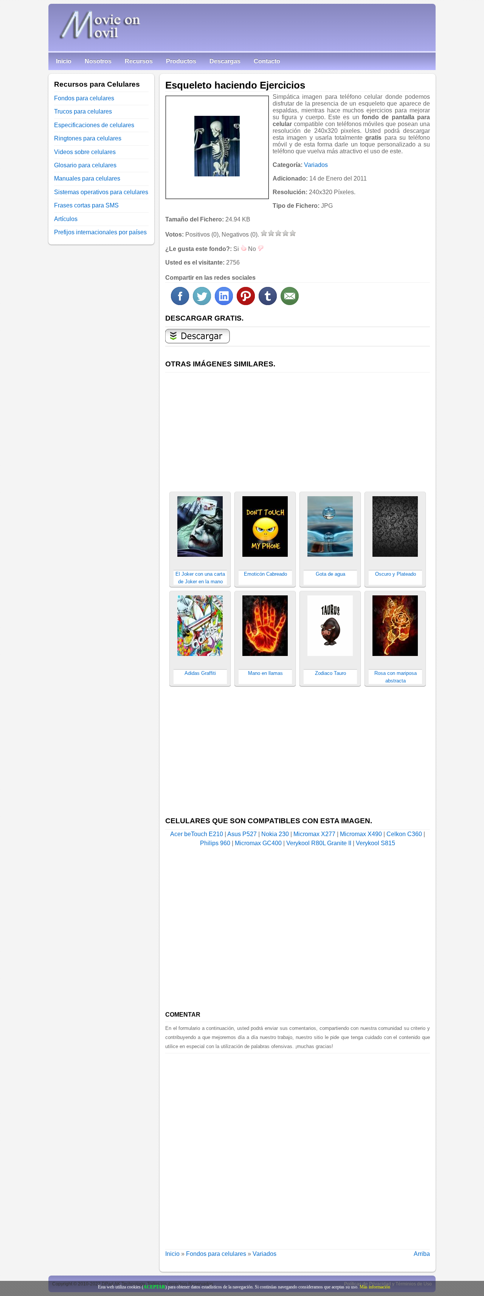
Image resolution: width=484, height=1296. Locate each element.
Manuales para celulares (87, 178)
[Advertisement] (297, 428)
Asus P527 (242, 834)
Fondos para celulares (216, 1254)
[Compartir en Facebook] (180, 303)
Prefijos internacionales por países (100, 232)
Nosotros (98, 61)
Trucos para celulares (83, 111)
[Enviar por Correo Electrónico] (290, 303)
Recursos (139, 61)
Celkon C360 (404, 834)
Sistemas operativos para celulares (101, 192)
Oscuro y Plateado (395, 574)
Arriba (422, 1254)
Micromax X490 (361, 834)
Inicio (63, 61)
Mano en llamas (265, 673)
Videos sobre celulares (85, 152)
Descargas (224, 61)
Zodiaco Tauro (330, 673)
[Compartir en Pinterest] (246, 303)
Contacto (267, 61)
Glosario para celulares (85, 165)
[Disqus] (297, 1148)
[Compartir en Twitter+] (202, 303)
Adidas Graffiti (200, 673)
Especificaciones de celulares (94, 125)
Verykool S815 (375, 843)
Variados (316, 165)
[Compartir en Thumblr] (268, 303)
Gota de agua (330, 574)
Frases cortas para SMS (86, 205)
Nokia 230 (275, 834)
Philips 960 (215, 843)
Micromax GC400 (258, 843)
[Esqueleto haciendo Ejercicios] (217, 146)
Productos (181, 61)
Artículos (66, 219)
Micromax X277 (314, 834)
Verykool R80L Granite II (318, 843)
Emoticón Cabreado (265, 574)
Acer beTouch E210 (196, 834)
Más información (375, 1287)
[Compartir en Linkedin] (224, 303)
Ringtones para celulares (87, 138)
